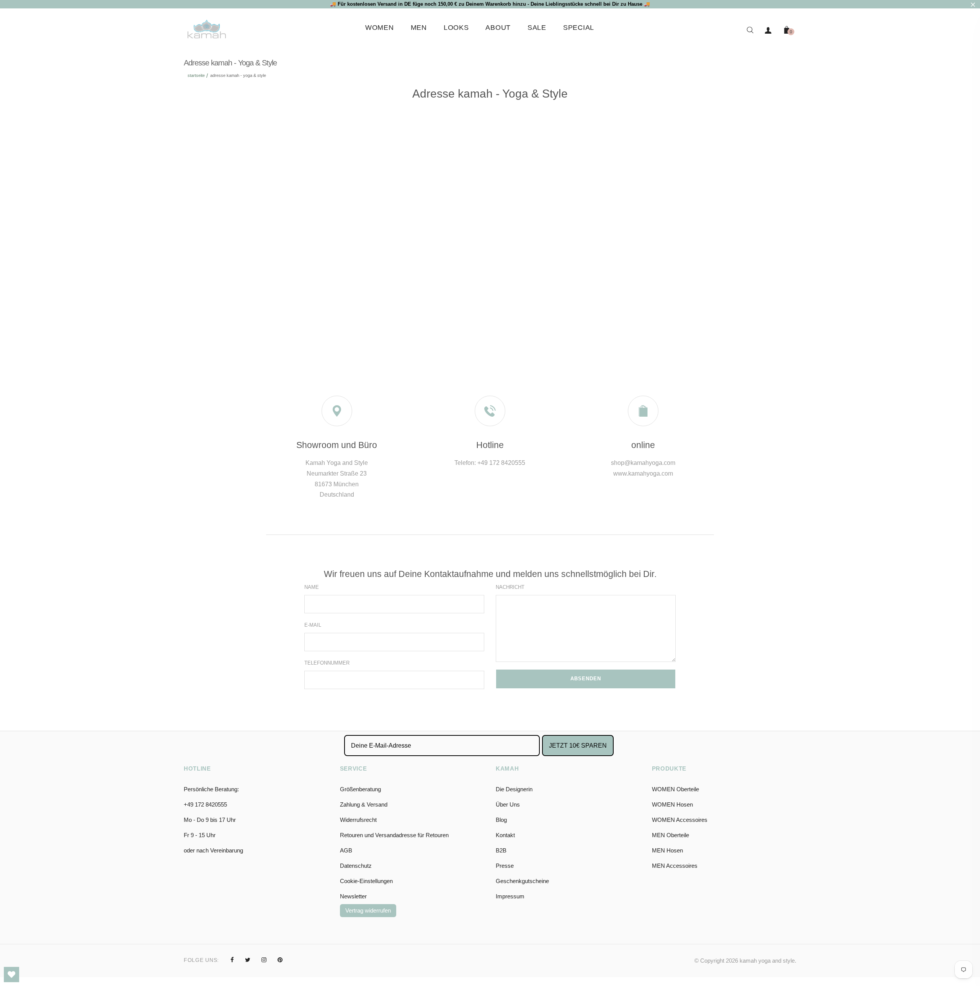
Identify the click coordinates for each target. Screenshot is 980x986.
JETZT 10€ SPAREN (578, 745)
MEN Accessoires (674, 865)
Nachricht (510, 587)
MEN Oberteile (670, 835)
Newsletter (353, 896)
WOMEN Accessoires (679, 820)
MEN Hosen (667, 850)
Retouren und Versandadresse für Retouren (394, 835)
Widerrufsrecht (358, 820)
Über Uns (508, 804)
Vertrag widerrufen (368, 910)
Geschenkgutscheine (522, 881)
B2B (501, 850)
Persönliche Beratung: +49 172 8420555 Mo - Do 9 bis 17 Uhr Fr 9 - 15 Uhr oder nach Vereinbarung (213, 820)
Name (311, 587)
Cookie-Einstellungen (366, 881)
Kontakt (505, 835)
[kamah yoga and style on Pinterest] (280, 960)
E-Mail (312, 625)
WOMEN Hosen (672, 804)
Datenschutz (356, 865)
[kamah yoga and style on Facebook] (232, 960)
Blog (501, 820)
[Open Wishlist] (11, 974)
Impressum (510, 896)
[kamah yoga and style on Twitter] (247, 960)
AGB (346, 850)
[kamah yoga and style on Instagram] (263, 960)
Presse (505, 865)
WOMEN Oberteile (675, 789)
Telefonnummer (327, 663)
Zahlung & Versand (363, 804)
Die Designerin (514, 789)
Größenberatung (360, 789)
